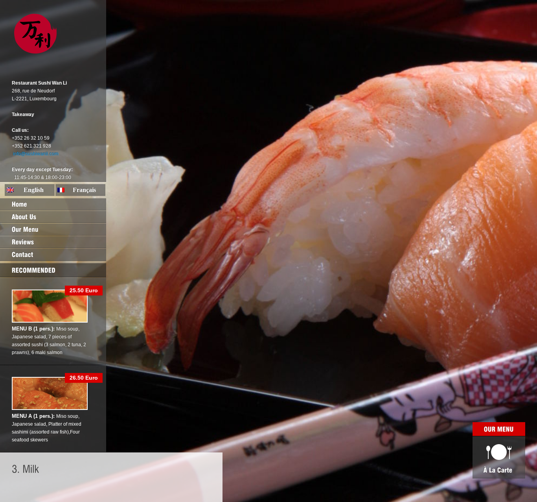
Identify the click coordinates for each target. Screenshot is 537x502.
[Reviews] (53, 242)
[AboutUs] (53, 217)
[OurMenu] (53, 229)
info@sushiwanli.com (36, 154)
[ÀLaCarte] (499, 457)
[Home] (53, 204)
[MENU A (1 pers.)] (50, 408)
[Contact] (53, 254)
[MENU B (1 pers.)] (50, 321)
